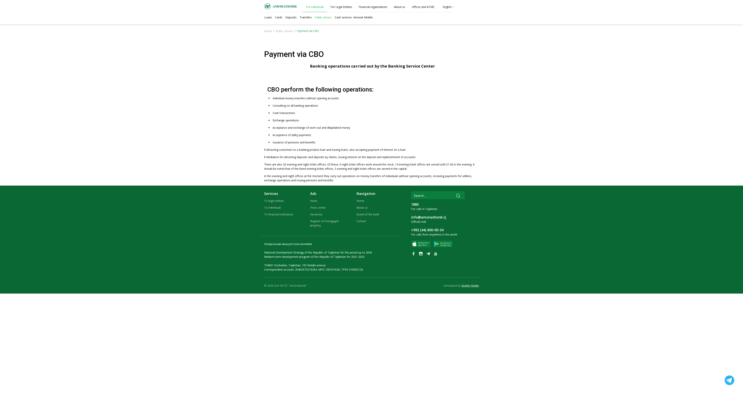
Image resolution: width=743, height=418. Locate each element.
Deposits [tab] (291, 17)
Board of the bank (367, 214)
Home (268, 31)
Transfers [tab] (306, 17)
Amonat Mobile (363, 17)
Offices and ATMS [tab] (423, 7)
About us (362, 207)
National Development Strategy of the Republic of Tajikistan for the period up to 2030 (318, 252)
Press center (318, 207)
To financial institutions (278, 214)
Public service (284, 31)
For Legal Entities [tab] (341, 7)
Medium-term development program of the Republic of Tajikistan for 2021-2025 (314, 257)
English (447, 7)
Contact (361, 221)
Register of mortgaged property (324, 223)
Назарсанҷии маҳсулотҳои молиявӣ (288, 244)
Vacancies (316, 214)
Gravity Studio (470, 285)
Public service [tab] (323, 17)
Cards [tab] (278, 17)
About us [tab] (399, 7)
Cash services (343, 17)
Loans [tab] (268, 17)
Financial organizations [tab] (373, 7)
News (313, 201)
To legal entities (274, 201)
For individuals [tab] (315, 7)
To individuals (272, 207)
